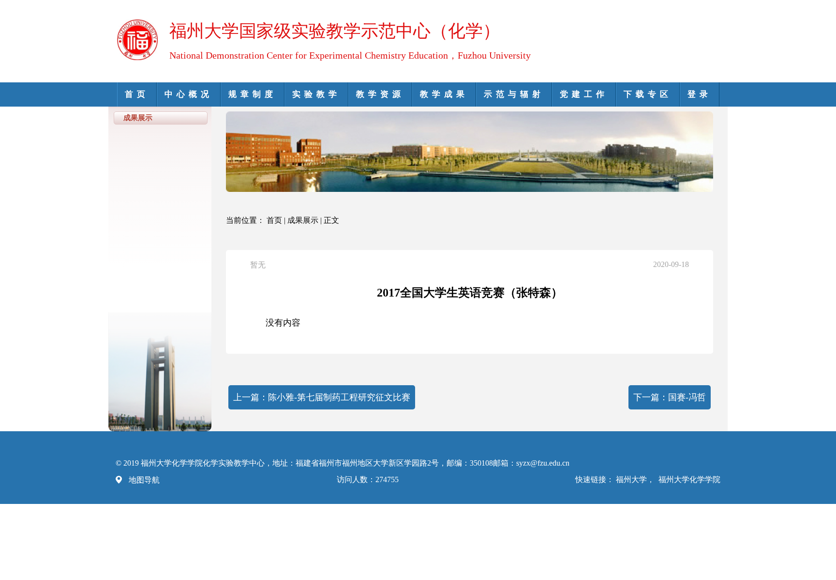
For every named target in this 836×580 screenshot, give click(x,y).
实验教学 (316, 94)
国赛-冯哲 (687, 397)
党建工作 (584, 94)
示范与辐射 (514, 94)
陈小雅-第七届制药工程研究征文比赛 (339, 397)
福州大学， (636, 479)
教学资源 (380, 94)
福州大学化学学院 (689, 479)
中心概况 (188, 94)
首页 (137, 94)
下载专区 (648, 94)
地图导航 (144, 480)
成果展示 (302, 220)
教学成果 (444, 94)
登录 (699, 94)
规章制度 (252, 94)
